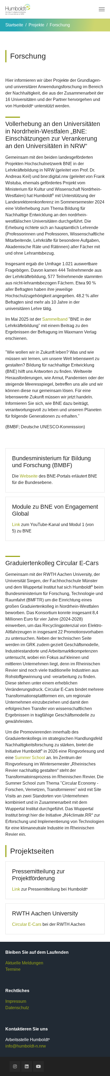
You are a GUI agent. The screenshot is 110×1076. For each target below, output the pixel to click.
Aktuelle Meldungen (24, 963)
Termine (13, 969)
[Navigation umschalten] (102, 9)
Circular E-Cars (26, 924)
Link (16, 524)
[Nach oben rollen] (98, 1064)
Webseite (29, 476)
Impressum (15, 1001)
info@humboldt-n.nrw (25, 1046)
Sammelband (55, 319)
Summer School (30, 757)
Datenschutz (17, 1007)
